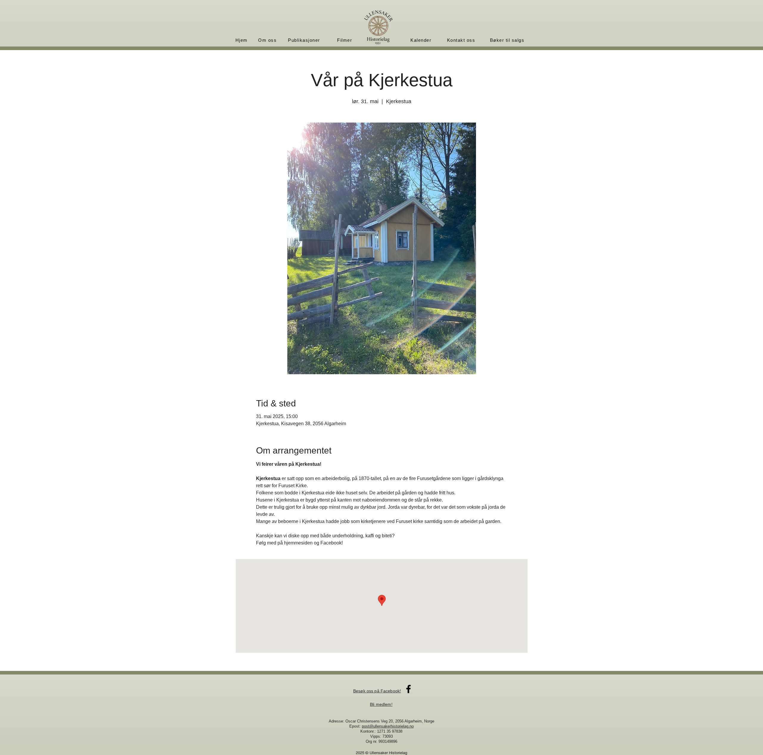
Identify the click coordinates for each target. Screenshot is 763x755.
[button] (268, 40)
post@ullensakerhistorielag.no (388, 726)
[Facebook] (408, 688)
